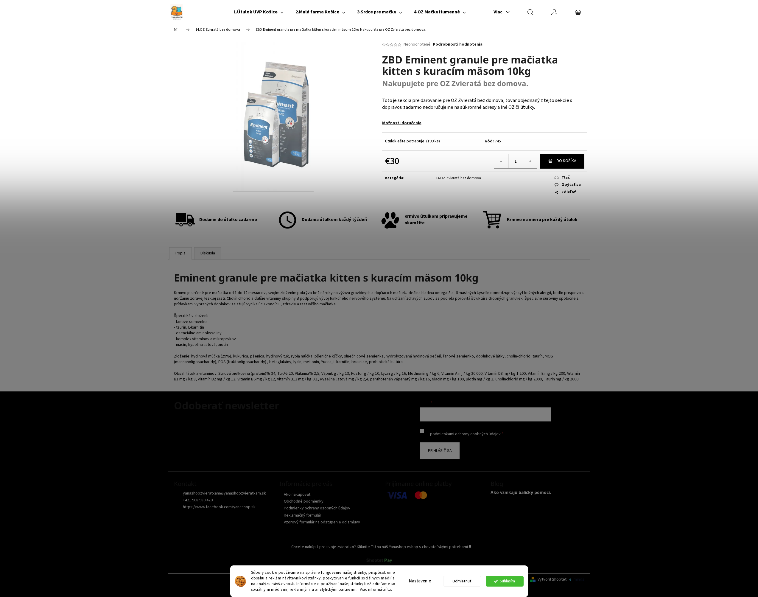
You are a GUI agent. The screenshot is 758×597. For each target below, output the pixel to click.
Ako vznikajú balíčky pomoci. (521, 492)
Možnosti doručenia (401, 123)
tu (389, 589)
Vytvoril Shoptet (552, 579)
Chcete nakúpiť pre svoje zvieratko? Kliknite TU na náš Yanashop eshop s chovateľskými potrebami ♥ (381, 547)
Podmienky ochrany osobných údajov (317, 508)
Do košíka (566, 161)
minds (579, 579)
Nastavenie (420, 581)
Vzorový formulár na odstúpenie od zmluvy (322, 522)
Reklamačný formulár (302, 515)
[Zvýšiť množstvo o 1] (530, 161)
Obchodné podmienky (303, 501)
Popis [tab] (180, 253)
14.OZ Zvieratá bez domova (458, 178)
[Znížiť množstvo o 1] (501, 161)
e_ (571, 579)
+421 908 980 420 (198, 500)
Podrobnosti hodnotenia (457, 44)
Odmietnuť (461, 581)
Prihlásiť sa (440, 451)
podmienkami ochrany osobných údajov (465, 434)
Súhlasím (507, 581)
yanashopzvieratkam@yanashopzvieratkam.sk (224, 493)
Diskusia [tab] (207, 253)
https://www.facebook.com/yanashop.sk (219, 507)
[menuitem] (258, 12)
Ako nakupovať (297, 495)
